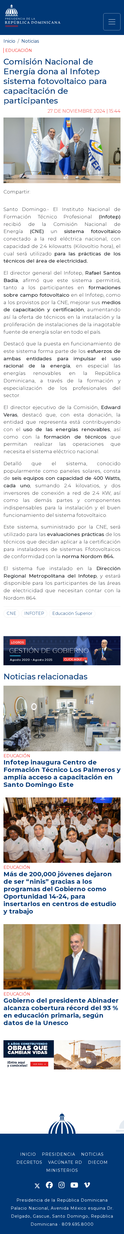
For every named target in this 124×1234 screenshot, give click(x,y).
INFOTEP (34, 613)
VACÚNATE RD (65, 1162)
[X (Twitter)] (37, 1185)
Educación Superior (72, 613)
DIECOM (98, 1162)
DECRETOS (29, 1162)
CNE (11, 613)
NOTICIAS (92, 1154)
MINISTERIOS (62, 1170)
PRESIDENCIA (58, 1154)
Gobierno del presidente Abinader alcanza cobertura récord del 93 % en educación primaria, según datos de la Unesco (61, 1011)
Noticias (30, 41)
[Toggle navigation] (112, 21)
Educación (18, 50)
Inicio (9, 41)
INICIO (28, 1154)
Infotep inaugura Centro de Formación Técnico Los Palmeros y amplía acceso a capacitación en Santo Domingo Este (62, 773)
